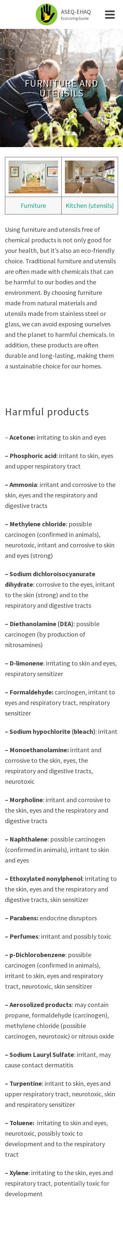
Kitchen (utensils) (90, 205)
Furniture (33, 205)
